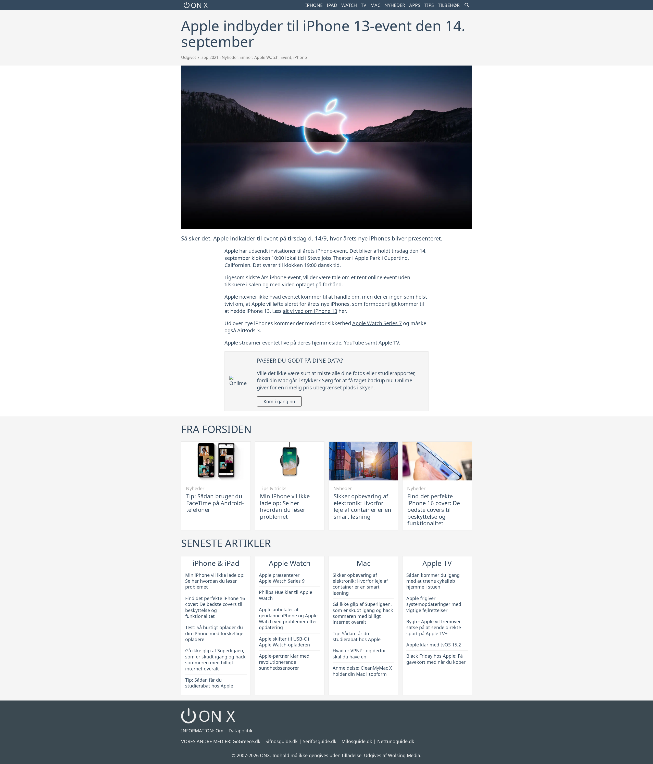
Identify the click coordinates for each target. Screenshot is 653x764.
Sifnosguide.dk (282, 741)
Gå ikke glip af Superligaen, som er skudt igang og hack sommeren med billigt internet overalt (215, 659)
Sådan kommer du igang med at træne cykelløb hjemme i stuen (433, 581)
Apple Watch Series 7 (377, 323)
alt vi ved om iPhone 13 (310, 311)
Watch (349, 5)
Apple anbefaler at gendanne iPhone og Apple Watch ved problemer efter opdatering (288, 618)
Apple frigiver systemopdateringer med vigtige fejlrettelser (433, 604)
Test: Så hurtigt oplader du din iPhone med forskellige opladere (214, 633)
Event (286, 57)
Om (219, 731)
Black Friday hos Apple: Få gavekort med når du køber (436, 659)
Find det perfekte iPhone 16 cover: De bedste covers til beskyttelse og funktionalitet (433, 509)
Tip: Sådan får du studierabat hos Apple (209, 683)
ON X (199, 5)
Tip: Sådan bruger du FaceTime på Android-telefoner (215, 502)
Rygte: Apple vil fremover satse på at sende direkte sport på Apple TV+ (433, 627)
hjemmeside (326, 342)
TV (363, 5)
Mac (375, 5)
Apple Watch (266, 57)
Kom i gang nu (279, 401)
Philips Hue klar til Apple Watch (285, 595)
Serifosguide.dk (319, 741)
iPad (332, 5)
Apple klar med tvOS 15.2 (433, 645)
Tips (429, 5)
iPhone (314, 5)
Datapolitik (241, 731)
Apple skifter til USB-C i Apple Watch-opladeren (284, 642)
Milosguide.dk (357, 741)
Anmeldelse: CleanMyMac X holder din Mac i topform (362, 671)
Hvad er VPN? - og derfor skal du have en (359, 653)
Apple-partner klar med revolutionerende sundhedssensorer (284, 662)
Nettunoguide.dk (395, 741)
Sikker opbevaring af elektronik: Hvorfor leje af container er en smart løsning (362, 506)
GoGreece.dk (246, 741)
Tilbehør (449, 5)
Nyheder (394, 5)
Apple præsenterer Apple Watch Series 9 (282, 578)
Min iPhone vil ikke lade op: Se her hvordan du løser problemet (285, 506)
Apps (414, 5)
